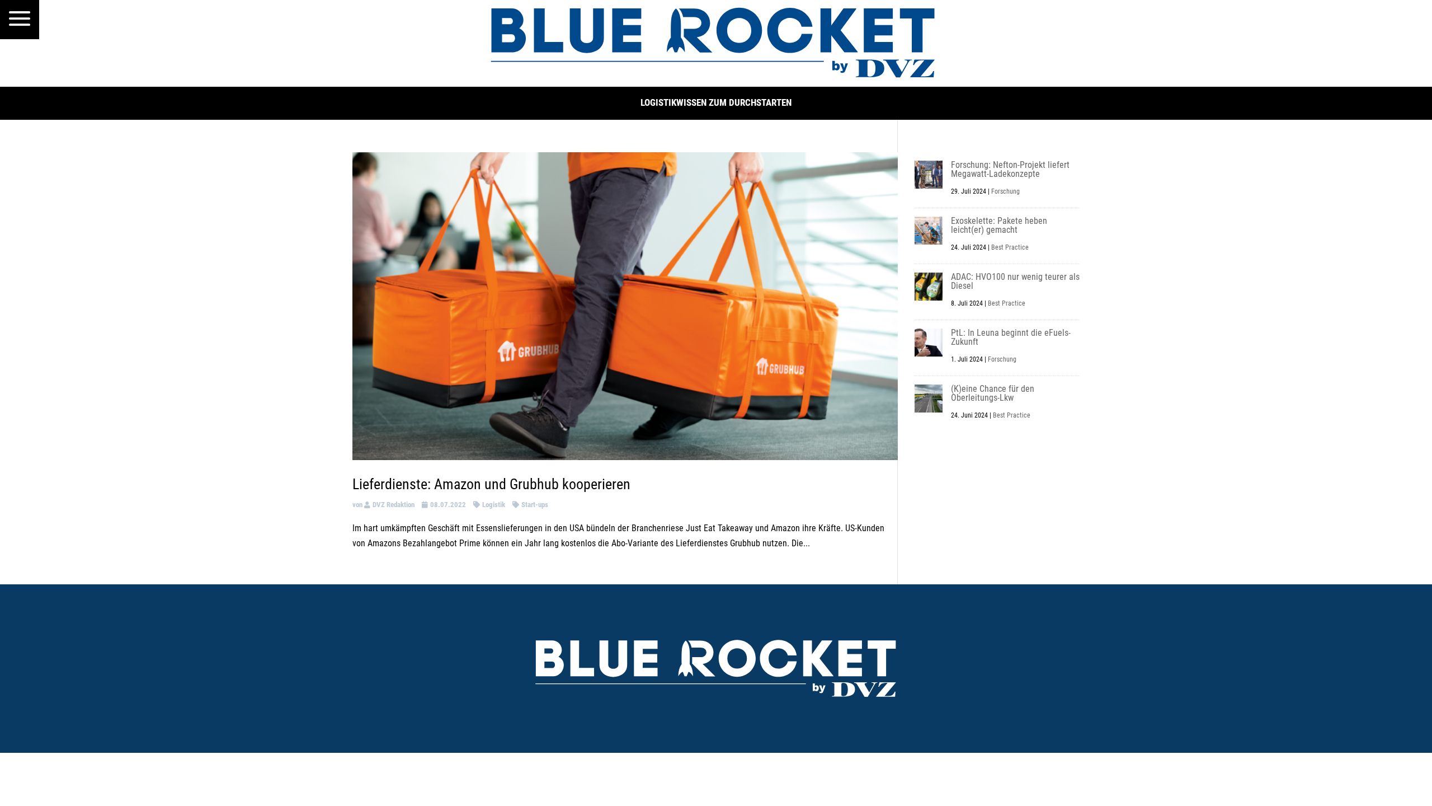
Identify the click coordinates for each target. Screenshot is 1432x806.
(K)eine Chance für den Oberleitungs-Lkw (992, 393)
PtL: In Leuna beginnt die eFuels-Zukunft (1011, 337)
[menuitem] (19, 19)
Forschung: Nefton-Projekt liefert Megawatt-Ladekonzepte (1010, 169)
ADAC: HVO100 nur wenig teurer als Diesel (1015, 281)
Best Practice (1010, 247)
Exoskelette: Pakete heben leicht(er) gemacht (999, 225)
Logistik (493, 504)
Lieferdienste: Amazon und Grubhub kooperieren (491, 484)
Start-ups (534, 504)
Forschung (1005, 191)
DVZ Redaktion (393, 504)
